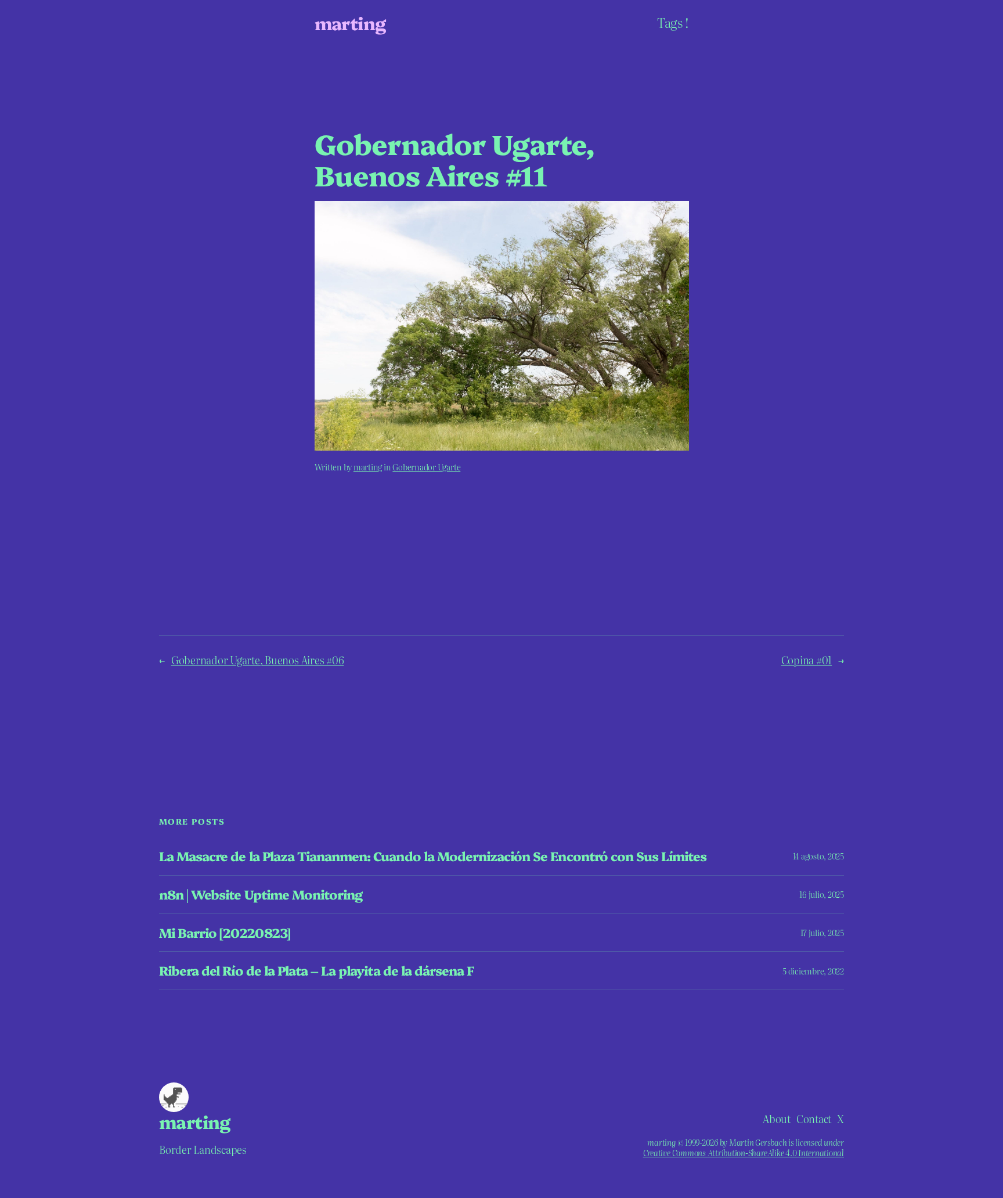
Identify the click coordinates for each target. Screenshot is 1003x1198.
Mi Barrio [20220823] (224, 933)
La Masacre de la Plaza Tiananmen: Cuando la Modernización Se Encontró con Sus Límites (432, 856)
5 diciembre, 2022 (813, 971)
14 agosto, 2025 (818, 856)
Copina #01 (806, 660)
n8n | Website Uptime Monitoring (260, 894)
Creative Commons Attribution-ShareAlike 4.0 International (743, 1153)
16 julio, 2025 (821, 894)
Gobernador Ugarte (426, 467)
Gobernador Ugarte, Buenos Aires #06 (257, 660)
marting (350, 22)
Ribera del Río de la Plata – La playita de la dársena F (316, 970)
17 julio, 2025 (822, 932)
